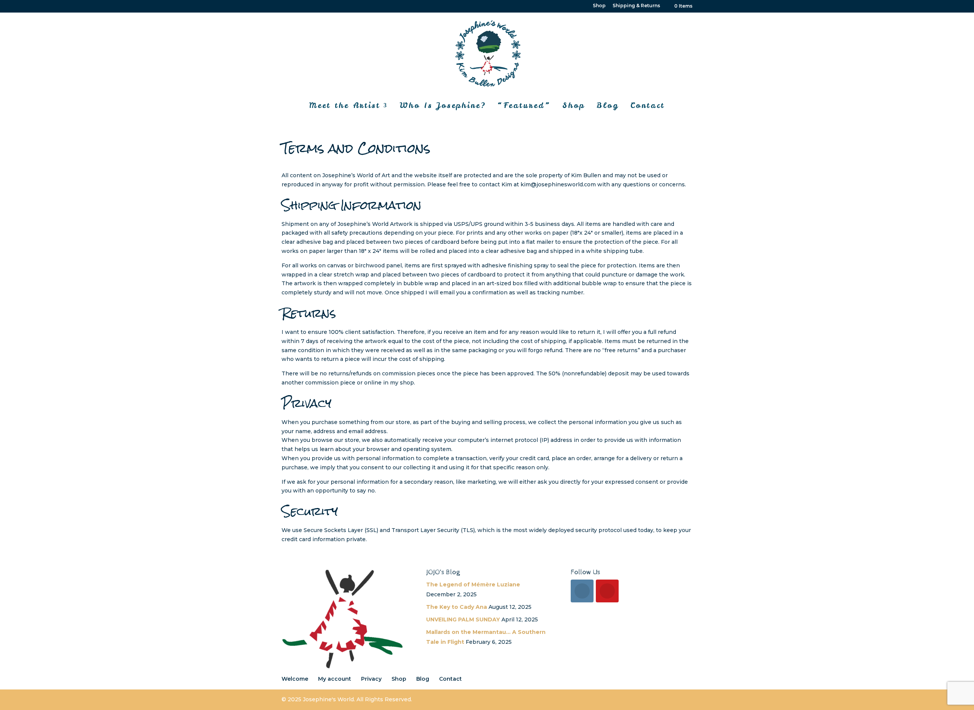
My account (334, 678)
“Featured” (524, 105)
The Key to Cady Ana (456, 607)
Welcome (295, 678)
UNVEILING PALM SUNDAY (463, 619)
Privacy (371, 678)
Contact (647, 105)
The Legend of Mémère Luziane (473, 584)
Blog (608, 105)
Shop (599, 5)
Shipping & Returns (636, 5)
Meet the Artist (344, 105)
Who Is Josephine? (442, 105)
